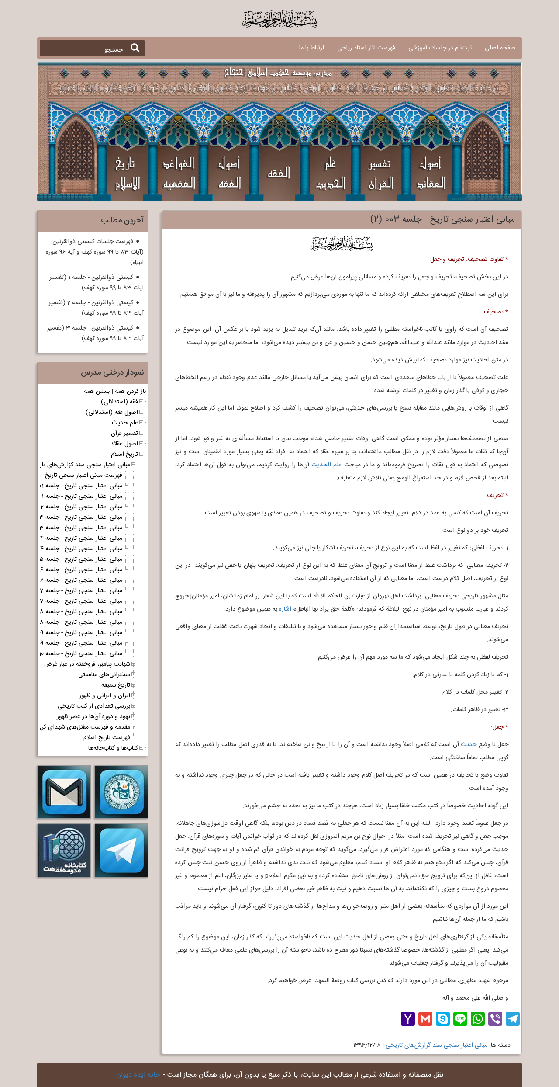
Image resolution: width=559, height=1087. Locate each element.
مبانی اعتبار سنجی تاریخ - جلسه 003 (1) (73, 517)
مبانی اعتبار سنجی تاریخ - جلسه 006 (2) (73, 580)
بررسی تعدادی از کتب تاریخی (94, 706)
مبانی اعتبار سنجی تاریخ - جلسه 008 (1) (73, 612)
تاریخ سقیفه (115, 685)
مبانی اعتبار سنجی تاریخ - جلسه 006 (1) (74, 570)
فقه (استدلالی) (119, 402)
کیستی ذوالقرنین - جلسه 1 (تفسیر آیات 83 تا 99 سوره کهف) (96, 282)
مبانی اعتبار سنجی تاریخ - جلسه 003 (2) (73, 528)
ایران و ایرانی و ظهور (104, 696)
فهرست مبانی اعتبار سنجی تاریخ (83, 475)
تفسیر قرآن (124, 433)
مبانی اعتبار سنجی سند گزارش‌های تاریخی (436, 1045)
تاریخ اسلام (124, 454)
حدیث (469, 745)
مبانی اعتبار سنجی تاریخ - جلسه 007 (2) (73, 601)
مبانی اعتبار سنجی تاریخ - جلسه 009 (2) (73, 643)
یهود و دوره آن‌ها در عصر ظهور (93, 717)
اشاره (285, 609)
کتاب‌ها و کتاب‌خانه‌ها (113, 748)
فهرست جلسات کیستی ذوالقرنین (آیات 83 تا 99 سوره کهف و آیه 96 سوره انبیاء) (95, 252)
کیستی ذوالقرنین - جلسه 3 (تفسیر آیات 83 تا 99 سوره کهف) (95, 333)
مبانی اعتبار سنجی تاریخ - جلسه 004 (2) (73, 549)
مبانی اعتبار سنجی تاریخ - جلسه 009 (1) (74, 633)
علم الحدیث (326, 465)
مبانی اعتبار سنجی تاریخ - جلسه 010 (79, 654)
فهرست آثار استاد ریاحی (366, 48)
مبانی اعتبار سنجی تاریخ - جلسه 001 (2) (74, 496)
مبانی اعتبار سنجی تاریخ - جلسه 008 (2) (73, 622)
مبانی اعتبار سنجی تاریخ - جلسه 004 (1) (74, 538)
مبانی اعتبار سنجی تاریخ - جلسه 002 (78, 507)
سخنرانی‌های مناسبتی (104, 675)
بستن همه (97, 391)
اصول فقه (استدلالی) (112, 412)
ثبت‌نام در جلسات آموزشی (440, 48)
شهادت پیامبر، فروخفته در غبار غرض (87, 664)
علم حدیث (125, 423)
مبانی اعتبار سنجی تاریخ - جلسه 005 (78, 559)
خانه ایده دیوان (138, 1075)
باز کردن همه (130, 391)
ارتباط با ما (311, 48)
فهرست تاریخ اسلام (106, 738)
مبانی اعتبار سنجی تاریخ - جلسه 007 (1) (73, 591)
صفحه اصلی (500, 48)
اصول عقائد (124, 444)
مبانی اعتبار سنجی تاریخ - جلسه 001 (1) (74, 486)
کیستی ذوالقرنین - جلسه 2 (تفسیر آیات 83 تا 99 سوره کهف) (96, 308)
